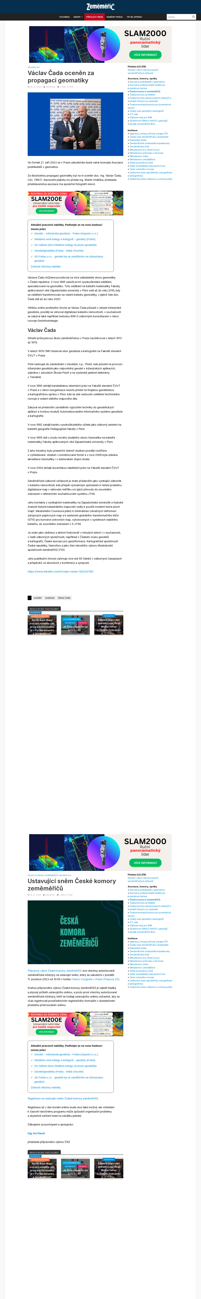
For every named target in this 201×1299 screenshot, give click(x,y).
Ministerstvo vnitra (139, 156)
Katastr (83, 623)
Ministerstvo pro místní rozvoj (144, 149)
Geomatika (34, 67)
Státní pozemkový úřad (141, 162)
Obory (76, 17)
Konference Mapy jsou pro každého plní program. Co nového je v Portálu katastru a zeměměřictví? (42, 627)
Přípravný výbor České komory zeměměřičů (55, 970)
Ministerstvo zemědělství (142, 159)
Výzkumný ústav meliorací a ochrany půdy (151, 179)
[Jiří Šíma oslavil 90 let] (75, 624)
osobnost (49, 598)
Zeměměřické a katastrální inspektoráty (150, 143)
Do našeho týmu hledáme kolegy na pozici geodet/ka (65, 244)
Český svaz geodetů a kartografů (147, 111)
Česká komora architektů (142, 94)
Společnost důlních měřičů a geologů (148, 120)
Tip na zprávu (134, 17)
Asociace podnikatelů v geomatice (147, 81)
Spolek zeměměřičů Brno (142, 123)
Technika (64, 17)
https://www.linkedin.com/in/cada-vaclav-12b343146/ (60, 571)
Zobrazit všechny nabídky (46, 266)
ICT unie (134, 114)
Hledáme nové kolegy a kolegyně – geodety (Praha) (64, 239)
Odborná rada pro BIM (141, 117)
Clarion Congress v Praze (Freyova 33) (95, 979)
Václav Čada (64, 598)
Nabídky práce (115, 17)
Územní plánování (40, 616)
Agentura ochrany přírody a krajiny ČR (149, 133)
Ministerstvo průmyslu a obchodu (146, 153)
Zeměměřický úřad (139, 146)
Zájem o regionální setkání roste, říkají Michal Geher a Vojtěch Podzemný (109, 625)
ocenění (37, 598)
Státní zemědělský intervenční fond (147, 165)
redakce (50, 87)
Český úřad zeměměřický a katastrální (149, 136)
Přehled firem (94, 17)
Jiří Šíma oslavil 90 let (75, 626)
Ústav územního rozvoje (142, 169)
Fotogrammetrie (72, 619)
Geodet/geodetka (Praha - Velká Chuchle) (59, 250)
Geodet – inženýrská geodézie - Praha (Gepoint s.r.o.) (66, 233)
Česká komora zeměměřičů (43, 875)
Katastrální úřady (138, 140)
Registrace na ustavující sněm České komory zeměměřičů (63, 1098)
